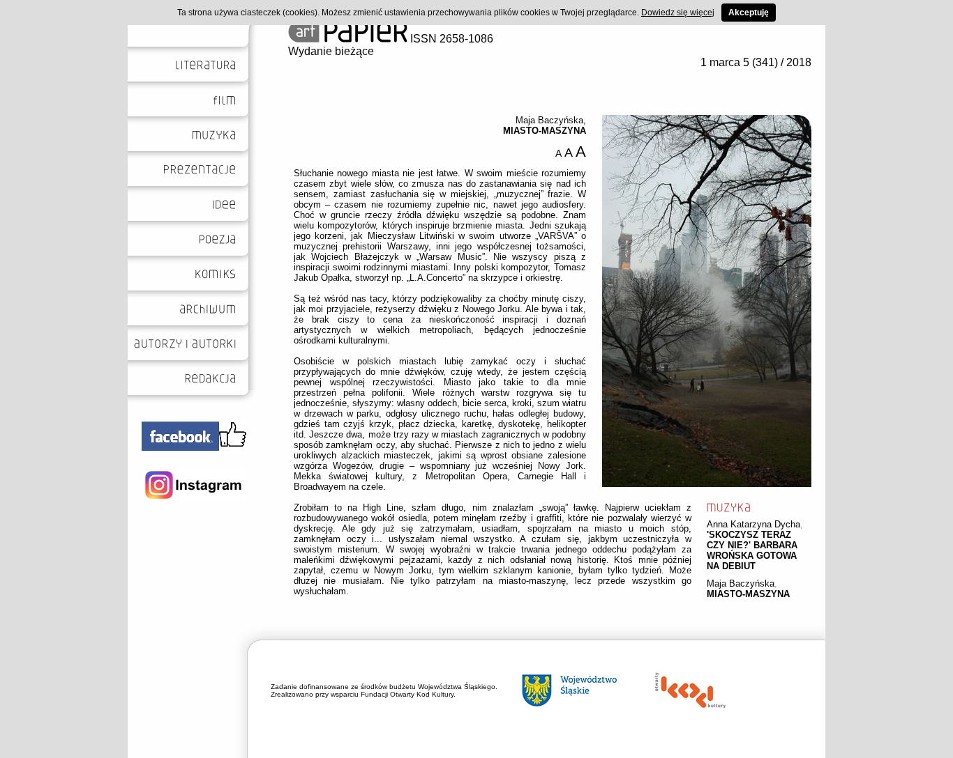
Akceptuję (748, 12)
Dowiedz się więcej (677, 12)
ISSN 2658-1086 (450, 39)
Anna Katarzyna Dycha (753, 524)
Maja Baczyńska (740, 583)
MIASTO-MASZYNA (748, 594)
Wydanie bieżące (331, 51)
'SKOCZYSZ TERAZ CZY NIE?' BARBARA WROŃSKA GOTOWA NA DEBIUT (752, 550)
